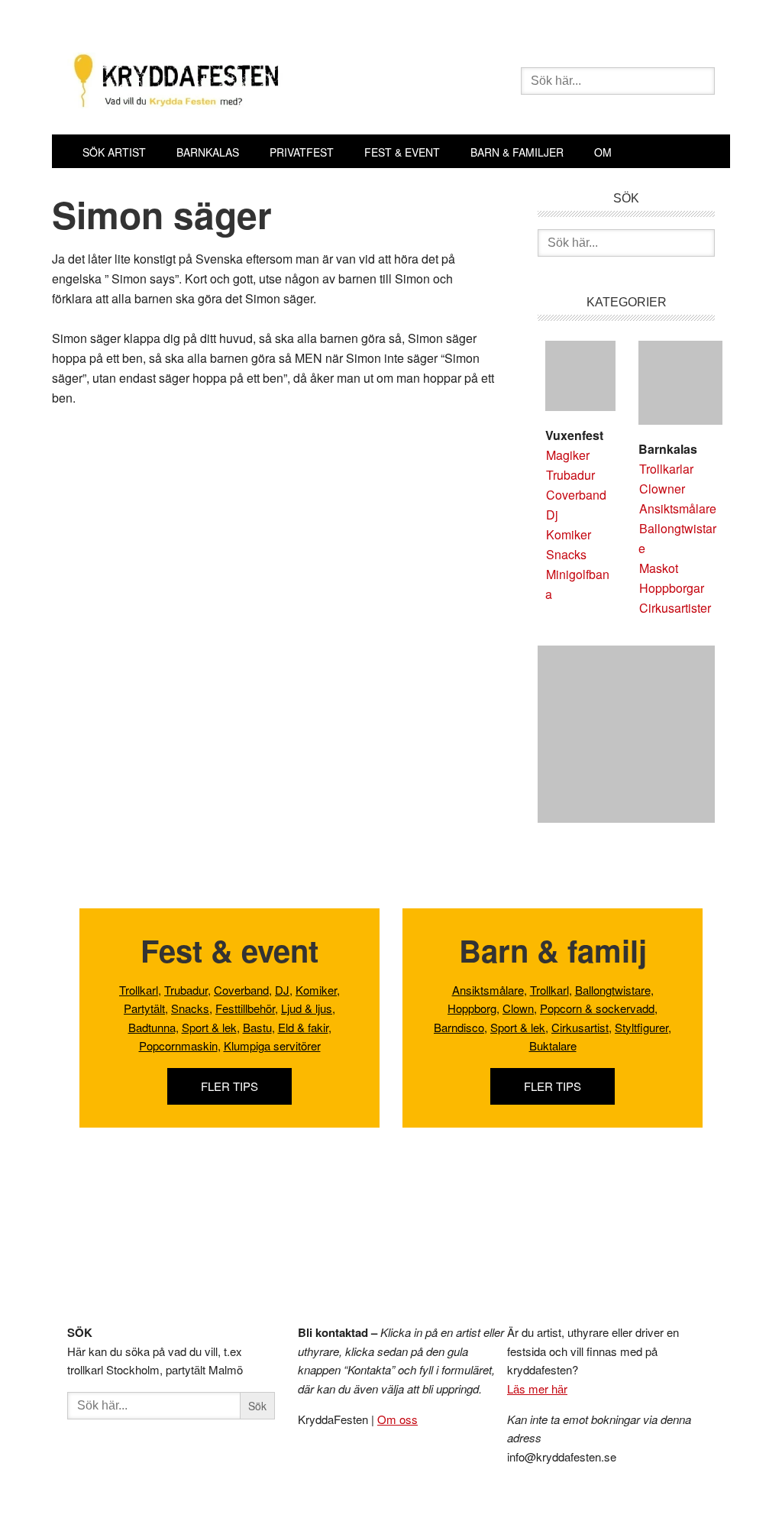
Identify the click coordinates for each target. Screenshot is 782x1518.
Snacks (566, 554)
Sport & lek (209, 1027)
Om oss (397, 1419)
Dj (552, 514)
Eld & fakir (303, 1027)
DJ (282, 990)
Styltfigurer (641, 1027)
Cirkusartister (675, 608)
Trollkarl (138, 990)
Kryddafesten (284, 82)
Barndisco (459, 1027)
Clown (518, 1008)
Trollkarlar (666, 468)
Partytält (144, 1008)
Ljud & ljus (306, 1008)
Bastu (257, 1027)
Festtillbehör (245, 1008)
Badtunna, (153, 1027)
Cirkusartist (580, 1027)
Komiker (568, 534)
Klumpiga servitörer (272, 1045)
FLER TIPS (229, 1086)
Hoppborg (472, 1008)
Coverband (576, 494)
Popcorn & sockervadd (597, 1008)
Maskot (658, 568)
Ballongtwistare (613, 990)
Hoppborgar (671, 588)
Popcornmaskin (178, 1045)
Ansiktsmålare (677, 508)
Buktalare (553, 1045)
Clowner (662, 488)
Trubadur (570, 475)
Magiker (568, 455)
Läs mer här (537, 1388)
